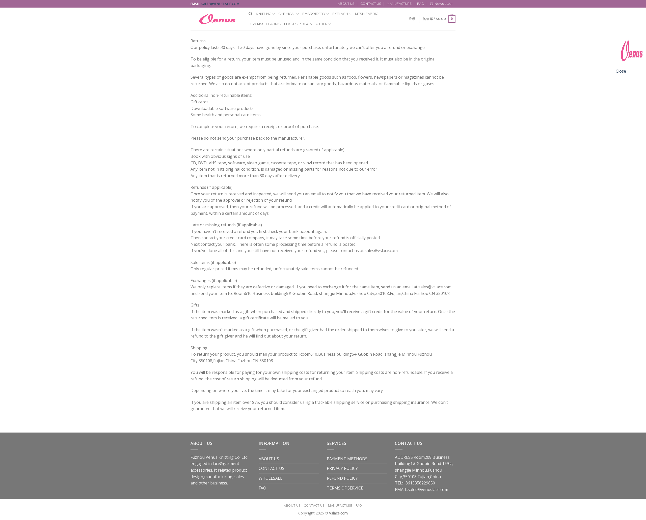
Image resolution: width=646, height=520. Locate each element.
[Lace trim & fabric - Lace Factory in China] (216, 19)
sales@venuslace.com (220, 4)
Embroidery (314, 14)
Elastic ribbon (298, 24)
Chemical (286, 14)
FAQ (420, 4)
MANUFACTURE (399, 4)
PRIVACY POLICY (342, 468)
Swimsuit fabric (265, 24)
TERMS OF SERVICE (345, 488)
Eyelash (340, 14)
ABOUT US (346, 4)
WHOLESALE (270, 478)
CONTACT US (370, 4)
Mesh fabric (366, 14)
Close (621, 71)
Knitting (263, 14)
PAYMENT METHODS (347, 459)
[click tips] (631, 52)
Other (321, 24)
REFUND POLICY (342, 478)
